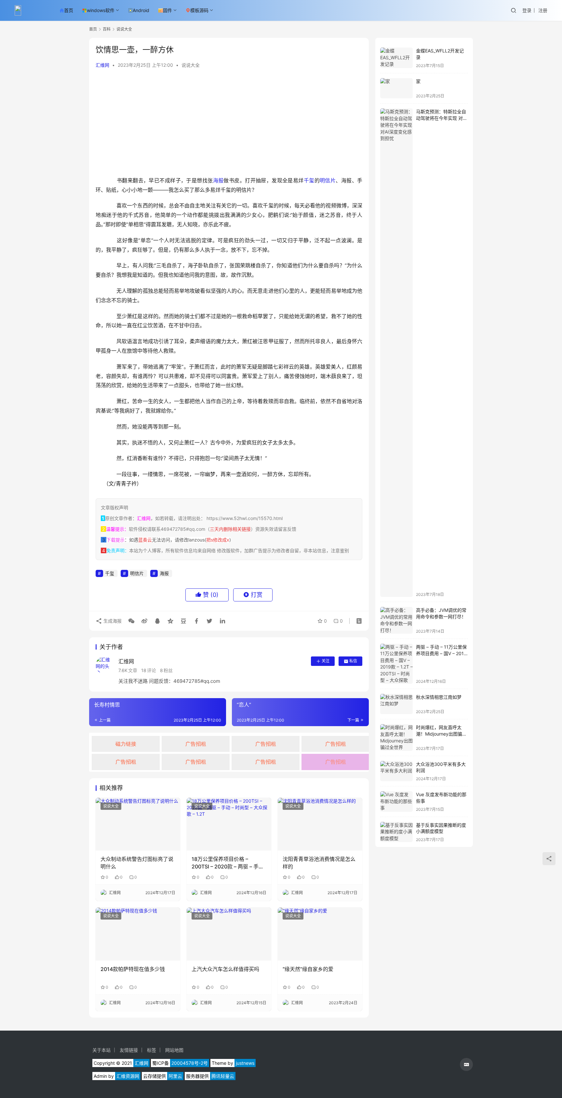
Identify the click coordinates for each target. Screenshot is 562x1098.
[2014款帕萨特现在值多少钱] (138, 934)
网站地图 (174, 1050)
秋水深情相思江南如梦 (439, 697)
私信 (353, 660)
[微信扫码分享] (131, 621)
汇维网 (102, 65)
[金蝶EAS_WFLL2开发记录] (396, 58)
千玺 (309, 180)
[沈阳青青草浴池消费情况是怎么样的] (320, 824)
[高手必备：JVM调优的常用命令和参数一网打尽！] (396, 620)
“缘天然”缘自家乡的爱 (308, 969)
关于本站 (101, 1050)
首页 (68, 10)
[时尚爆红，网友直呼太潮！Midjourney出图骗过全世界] (396, 737)
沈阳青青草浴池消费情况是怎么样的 (319, 862)
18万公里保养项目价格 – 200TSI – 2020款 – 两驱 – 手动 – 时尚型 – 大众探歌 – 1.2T (228, 863)
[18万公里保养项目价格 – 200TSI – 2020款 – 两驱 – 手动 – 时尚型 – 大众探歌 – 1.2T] (229, 824)
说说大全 (190, 65)
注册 (542, 10)
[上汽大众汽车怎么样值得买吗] (229, 934)
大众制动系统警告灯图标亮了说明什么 (136, 862)
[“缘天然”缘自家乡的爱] (320, 934)
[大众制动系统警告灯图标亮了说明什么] (138, 824)
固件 (167, 10)
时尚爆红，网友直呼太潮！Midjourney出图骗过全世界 (441, 734)
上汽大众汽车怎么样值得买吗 (225, 969)
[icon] (466, 1064)
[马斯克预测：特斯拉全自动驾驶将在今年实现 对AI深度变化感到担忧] (396, 352)
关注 (325, 660)
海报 (218, 180)
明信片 (328, 180)
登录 (526, 10)
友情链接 (129, 1050)
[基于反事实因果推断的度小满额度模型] (396, 832)
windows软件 (100, 10)
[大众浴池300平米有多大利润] (396, 771)
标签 (151, 1050)
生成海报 (112, 621)
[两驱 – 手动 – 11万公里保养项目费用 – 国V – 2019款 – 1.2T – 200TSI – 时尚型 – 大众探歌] (396, 664)
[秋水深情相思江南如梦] (396, 704)
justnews (245, 1063)
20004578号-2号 (189, 1063)
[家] (396, 88)
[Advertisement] (229, 123)
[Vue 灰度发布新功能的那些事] (396, 801)
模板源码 (199, 10)
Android (141, 10)
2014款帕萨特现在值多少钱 (132, 969)
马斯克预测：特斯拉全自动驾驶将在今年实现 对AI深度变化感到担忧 (441, 118)
